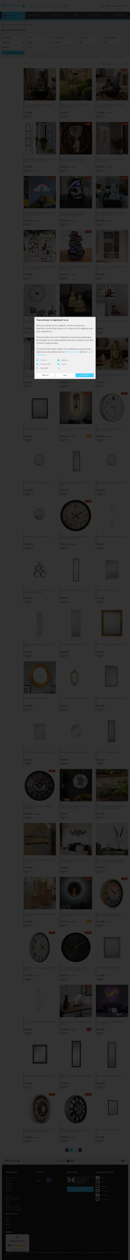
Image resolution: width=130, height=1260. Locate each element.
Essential (43, 360)
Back (59, 368)
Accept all (84, 375)
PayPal (63, 364)
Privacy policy (72, 352)
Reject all (45, 375)
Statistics (64, 360)
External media (45, 364)
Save (65, 375)
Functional (44, 368)
